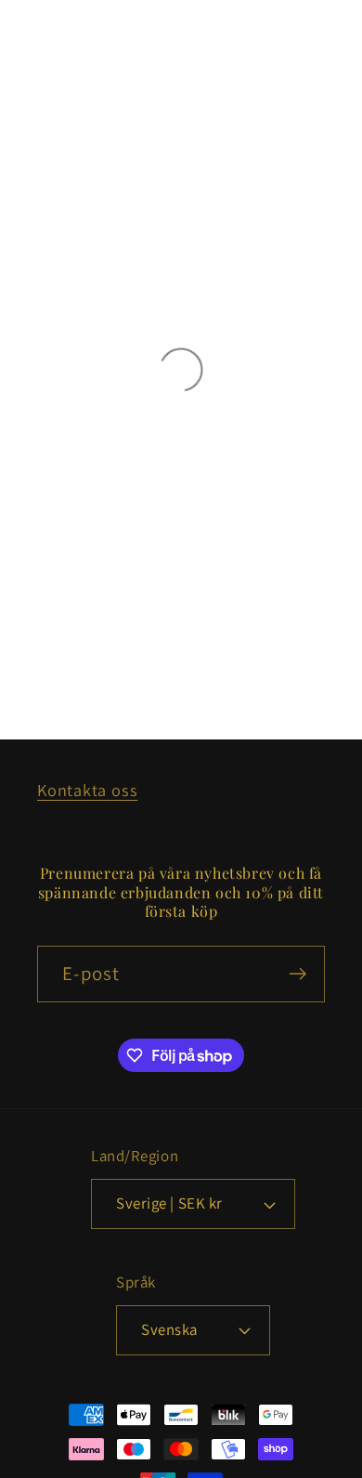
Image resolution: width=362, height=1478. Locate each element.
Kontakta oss (87, 789)
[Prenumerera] (297, 974)
